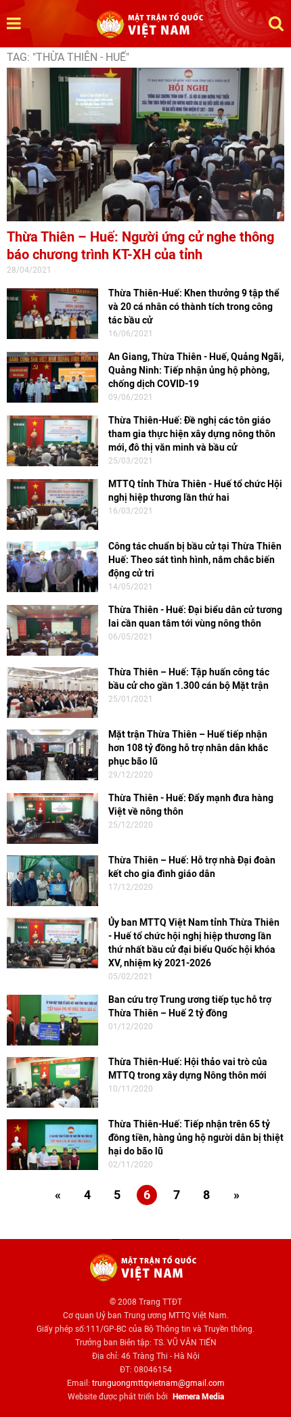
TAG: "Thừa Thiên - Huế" (68, 57)
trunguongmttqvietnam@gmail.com (158, 1383)
